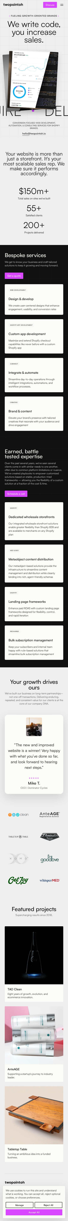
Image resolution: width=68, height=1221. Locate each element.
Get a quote (14, 275)
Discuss (50, 4)
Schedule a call (16, 493)
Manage (19, 1205)
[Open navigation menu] (62, 5)
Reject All (48, 1205)
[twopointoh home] (13, 5)
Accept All (34, 1212)
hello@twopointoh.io (34, 133)
